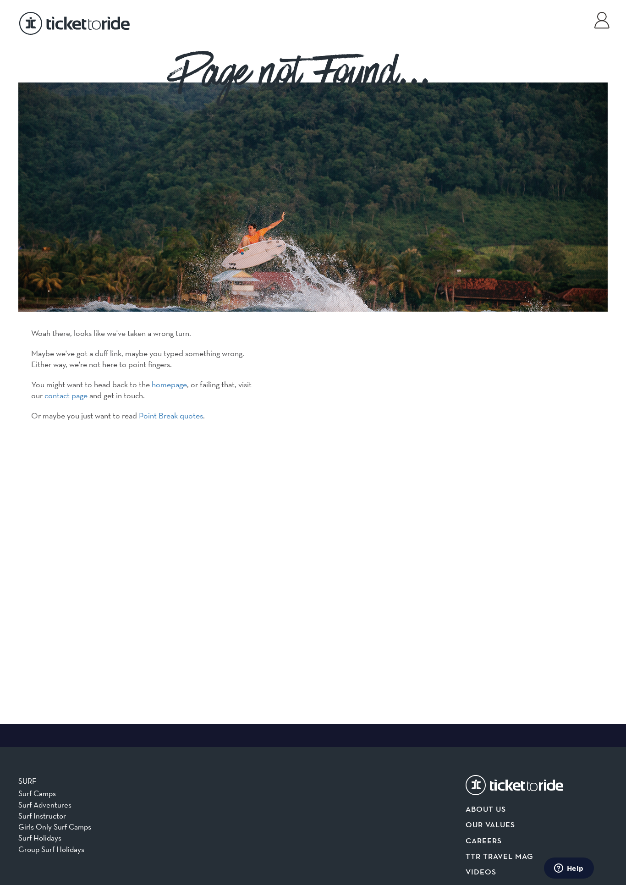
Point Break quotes (171, 415)
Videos (481, 872)
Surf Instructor (42, 816)
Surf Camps (37, 793)
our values (490, 825)
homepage (169, 384)
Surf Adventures (44, 805)
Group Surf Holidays (51, 849)
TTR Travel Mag (499, 857)
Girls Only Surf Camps (54, 827)
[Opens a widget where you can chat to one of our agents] (569, 869)
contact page (66, 395)
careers (484, 841)
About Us (486, 810)
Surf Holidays (39, 838)
